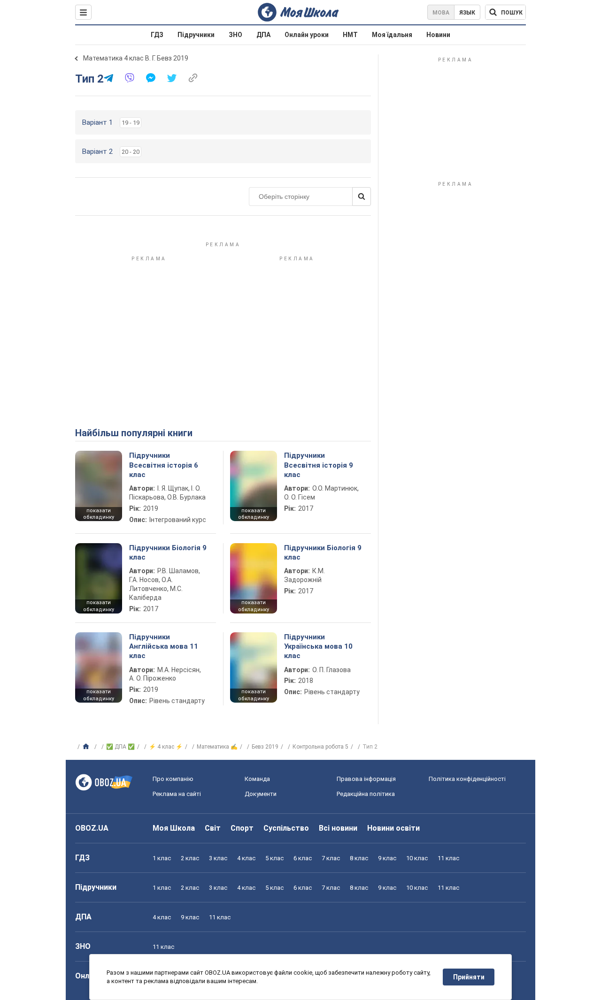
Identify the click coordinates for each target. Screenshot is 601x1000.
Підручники (196, 34)
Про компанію (173, 778)
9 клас (387, 858)
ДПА (263, 34)
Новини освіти (393, 828)
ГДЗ (157, 34)
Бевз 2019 (265, 746)
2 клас (190, 858)
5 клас (274, 858)
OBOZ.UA (91, 828)
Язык (467, 12)
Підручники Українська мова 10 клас (318, 646)
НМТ (350, 34)
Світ (213, 828)
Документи (261, 793)
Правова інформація (366, 778)
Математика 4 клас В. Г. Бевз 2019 (135, 58)
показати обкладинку (98, 514)
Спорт (242, 828)
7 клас (331, 858)
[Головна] (87, 746)
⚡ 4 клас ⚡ (166, 746)
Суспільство (286, 828)
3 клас (218, 858)
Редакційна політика (366, 793)
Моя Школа (174, 828)
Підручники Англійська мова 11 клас (163, 646)
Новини (438, 34)
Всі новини (338, 828)
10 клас (417, 858)
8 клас (359, 858)
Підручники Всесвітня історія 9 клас (318, 465)
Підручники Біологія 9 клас (168, 552)
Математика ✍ (217, 746)
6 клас (302, 858)
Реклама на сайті (177, 793)
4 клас (246, 858)
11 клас (448, 858)
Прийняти (469, 977)
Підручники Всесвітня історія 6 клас (163, 465)
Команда (257, 778)
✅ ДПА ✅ (120, 746)
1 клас (162, 858)
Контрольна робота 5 (320, 746)
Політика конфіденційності (467, 778)
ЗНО (235, 34)
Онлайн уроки (307, 34)
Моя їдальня (392, 34)
